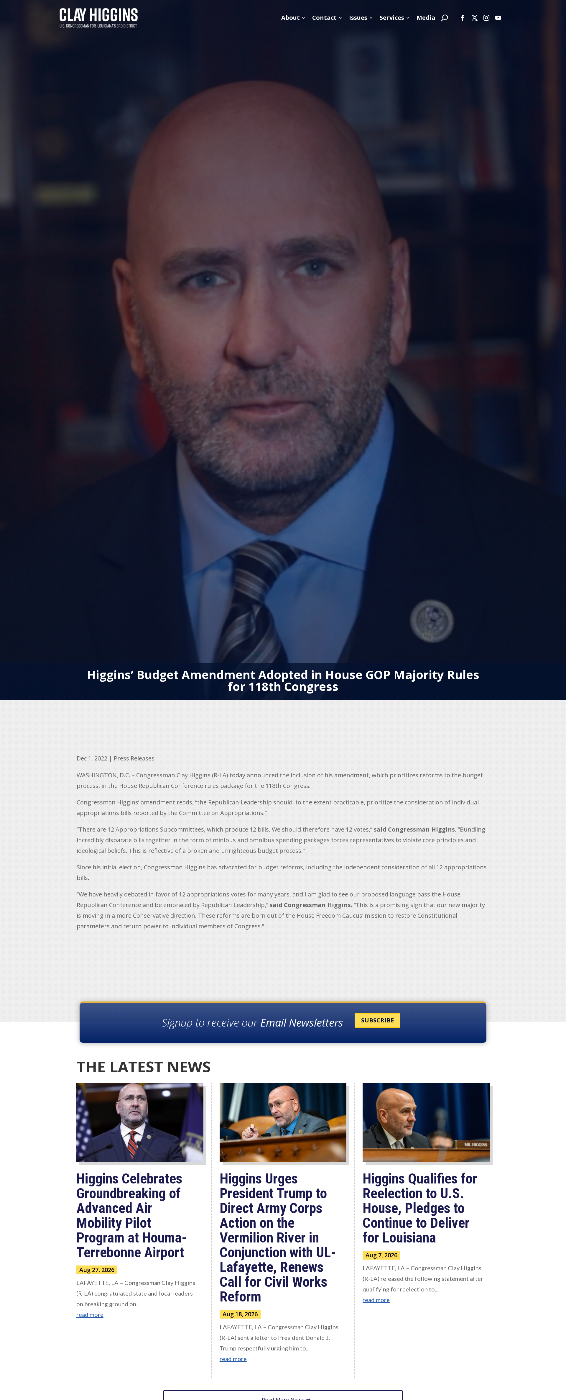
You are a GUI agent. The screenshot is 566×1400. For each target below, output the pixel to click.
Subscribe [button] (377, 1020)
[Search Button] (444, 17)
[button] (463, 18)
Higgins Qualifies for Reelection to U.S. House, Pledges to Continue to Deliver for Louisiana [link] (420, 1208)
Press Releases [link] (134, 758)
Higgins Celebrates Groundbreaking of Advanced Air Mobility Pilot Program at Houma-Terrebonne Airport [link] (131, 1215)
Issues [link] (358, 18)
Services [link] (392, 18)
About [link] (290, 18)
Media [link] (426, 18)
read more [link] (89, 1314)
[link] (99, 17)
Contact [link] (324, 18)
